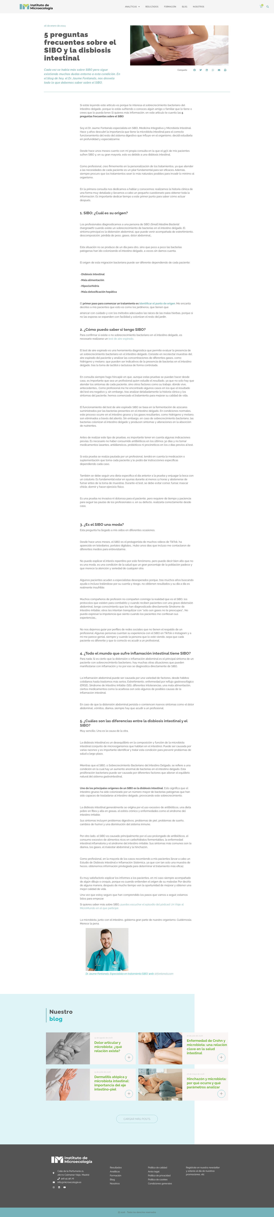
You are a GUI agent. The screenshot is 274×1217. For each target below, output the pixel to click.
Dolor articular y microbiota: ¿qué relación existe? (108, 1047)
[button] (267, 6)
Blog (184, 7)
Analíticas (131, 7)
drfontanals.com (164, 973)
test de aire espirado (121, 338)
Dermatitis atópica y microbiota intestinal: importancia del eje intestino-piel (111, 1083)
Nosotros (198, 7)
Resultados (151, 7)
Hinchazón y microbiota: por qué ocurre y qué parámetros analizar (206, 1083)
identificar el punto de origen (157, 303)
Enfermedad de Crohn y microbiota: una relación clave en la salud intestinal (207, 1047)
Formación (170, 7)
